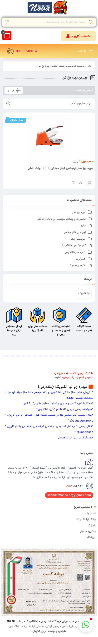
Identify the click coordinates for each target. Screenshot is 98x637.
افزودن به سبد (89, 182)
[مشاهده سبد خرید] (7, 36)
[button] (78, 36)
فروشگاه (91, 537)
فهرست (82, 50)
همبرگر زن (80, 258)
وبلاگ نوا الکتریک (86, 519)
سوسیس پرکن (77, 239)
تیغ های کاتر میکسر (75, 232)
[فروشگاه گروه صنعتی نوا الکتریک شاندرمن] (49, 8)
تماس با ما (90, 513)
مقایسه (80, 182)
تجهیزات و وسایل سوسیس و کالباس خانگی (61, 219)
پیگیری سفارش (88, 531)
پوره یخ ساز (79, 212)
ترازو (83, 225)
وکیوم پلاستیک (77, 265)
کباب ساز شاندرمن (75, 252)
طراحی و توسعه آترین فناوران (49, 630)
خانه (89, 66)
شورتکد (92, 525)
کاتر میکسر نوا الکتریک (73, 245)
